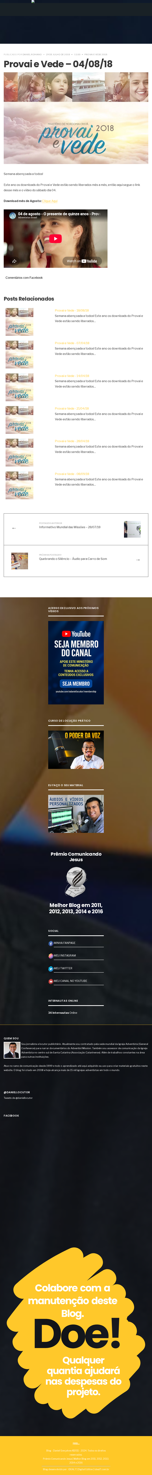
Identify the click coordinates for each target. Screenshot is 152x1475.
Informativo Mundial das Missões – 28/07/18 (69, 525)
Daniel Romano (32, 54)
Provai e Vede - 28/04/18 (72, 441)
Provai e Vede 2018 (96, 54)
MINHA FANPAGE (64, 943)
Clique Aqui (49, 201)
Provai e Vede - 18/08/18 (72, 310)
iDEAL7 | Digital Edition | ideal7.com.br (88, 1469)
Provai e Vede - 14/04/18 (72, 376)
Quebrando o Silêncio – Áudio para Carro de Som (73, 556)
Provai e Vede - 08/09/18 (72, 474)
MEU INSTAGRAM (65, 955)
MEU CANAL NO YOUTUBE (70, 981)
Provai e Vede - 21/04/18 (72, 408)
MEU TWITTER (63, 968)
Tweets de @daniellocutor (18, 1097)
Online (62, 1012)
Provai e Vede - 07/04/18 (72, 343)
